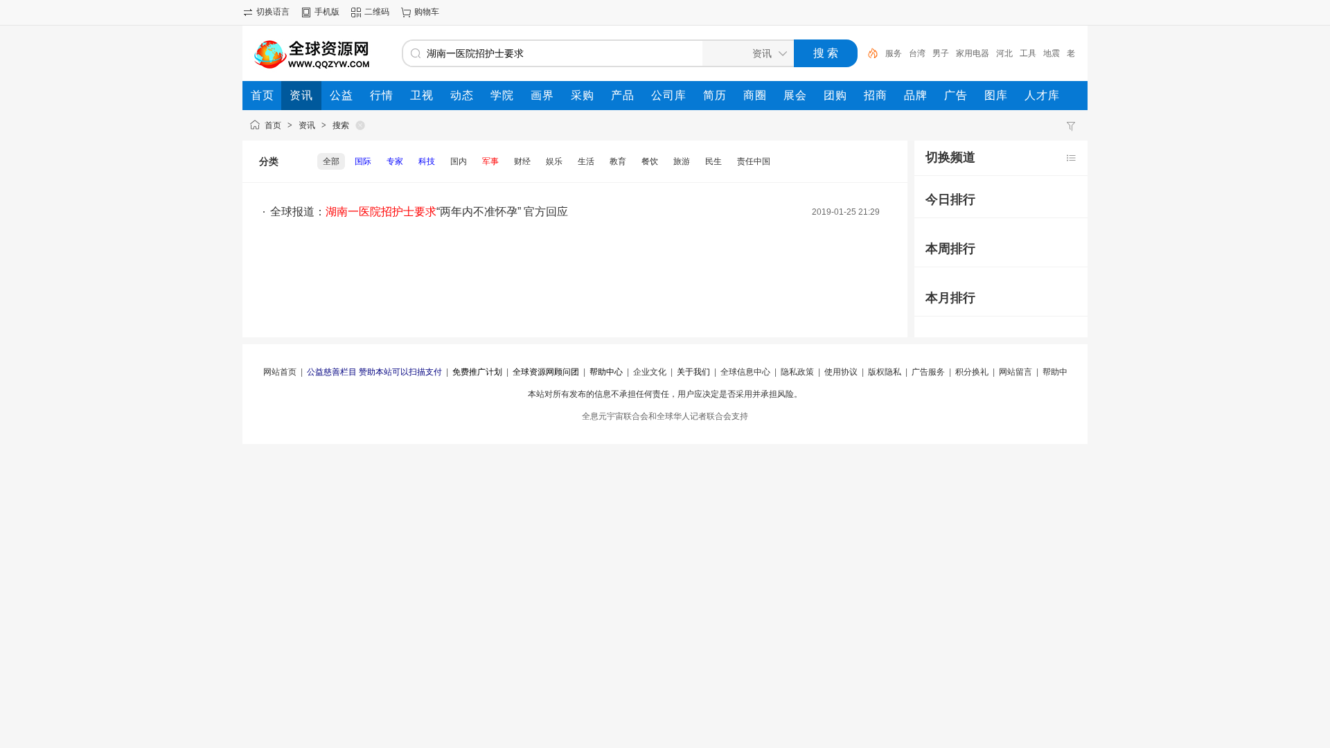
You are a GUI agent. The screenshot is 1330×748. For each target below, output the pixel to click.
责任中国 (753, 161)
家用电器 (972, 53)
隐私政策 (797, 372)
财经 (522, 161)
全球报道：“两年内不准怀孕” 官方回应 (419, 211)
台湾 (917, 53)
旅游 (681, 161)
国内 (458, 161)
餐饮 (649, 161)
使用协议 (841, 372)
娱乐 (554, 161)
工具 (1028, 53)
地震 (1051, 53)
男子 (940, 53)
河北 (1004, 53)
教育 (618, 161)
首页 (273, 125)
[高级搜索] (868, 53)
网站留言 (1015, 372)
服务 (893, 53)
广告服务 (928, 372)
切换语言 (273, 12)
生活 (586, 161)
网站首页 (279, 372)
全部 (331, 161)
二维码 (376, 12)
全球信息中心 (745, 372)
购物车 (426, 12)
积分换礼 (971, 372)
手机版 (326, 12)
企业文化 (649, 372)
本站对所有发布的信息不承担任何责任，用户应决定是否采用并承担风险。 (665, 394)
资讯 (307, 125)
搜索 (340, 125)
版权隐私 (884, 372)
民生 (713, 161)
